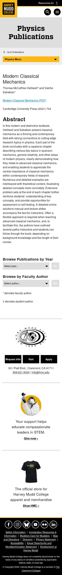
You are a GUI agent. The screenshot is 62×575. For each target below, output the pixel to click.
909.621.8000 (21, 372)
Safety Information (15, 532)
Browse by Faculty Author (25, 276)
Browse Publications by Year (28, 259)
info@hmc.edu (40, 372)
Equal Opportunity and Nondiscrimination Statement (29, 544)
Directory (28, 539)
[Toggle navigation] (57, 11)
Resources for (46, 3)
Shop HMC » (31, 506)
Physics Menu (13, 59)
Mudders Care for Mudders (35, 535)
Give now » (31, 438)
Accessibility (17, 543)
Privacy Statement (46, 539)
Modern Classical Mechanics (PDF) (24, 100)
